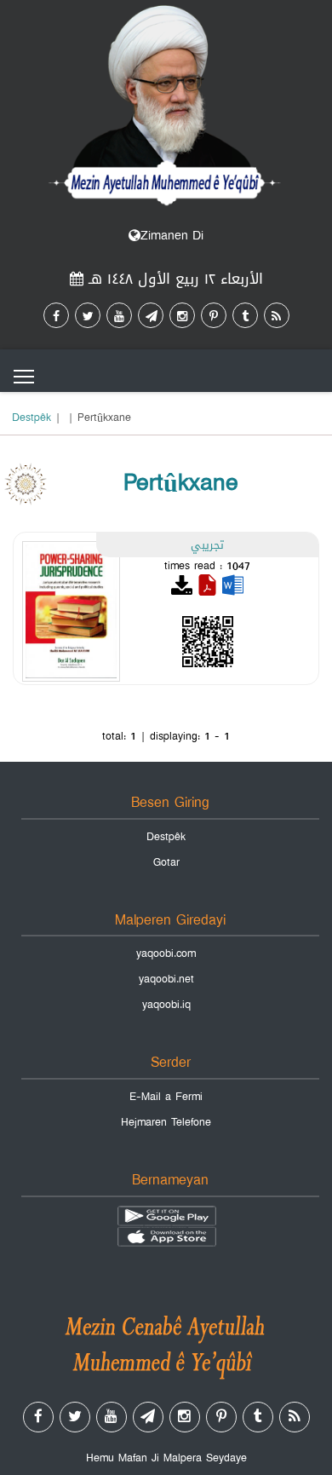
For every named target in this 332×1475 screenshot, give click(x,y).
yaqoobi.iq (166, 1005)
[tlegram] (150, 315)
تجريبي (207, 544)
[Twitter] (87, 315)
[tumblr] (245, 315)
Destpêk (31, 417)
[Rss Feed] (276, 315)
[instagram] (182, 315)
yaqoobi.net (166, 979)
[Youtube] (119, 315)
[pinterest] (213, 315)
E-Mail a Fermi (166, 1097)
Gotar (166, 862)
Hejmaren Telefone (166, 1122)
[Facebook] (56, 315)
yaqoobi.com (166, 953)
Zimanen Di (171, 235)
